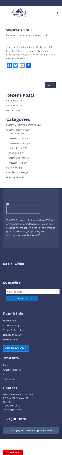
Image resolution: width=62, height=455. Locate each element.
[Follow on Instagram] (34, 3)
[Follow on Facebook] (28, 3)
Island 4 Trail (15, 148)
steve (12, 35)
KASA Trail (14, 152)
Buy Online (9, 321)
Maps (6, 365)
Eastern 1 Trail (16, 138)
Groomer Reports (15, 129)
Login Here (16, 419)
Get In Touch (14, 348)
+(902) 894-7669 (11, 405)
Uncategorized (14, 177)
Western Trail (40, 35)
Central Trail (15, 133)
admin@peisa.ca (12, 409)
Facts (6, 374)
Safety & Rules (10, 379)
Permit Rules (10, 340)
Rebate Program (12, 335)
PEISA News (12, 167)
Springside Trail (14, 100)
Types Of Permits (13, 330)
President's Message (17, 172)
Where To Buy (11, 325)
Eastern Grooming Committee (22, 124)
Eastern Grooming (18, 143)
